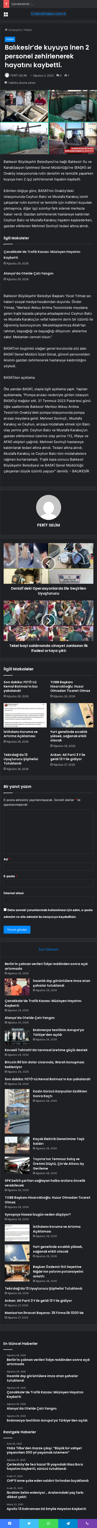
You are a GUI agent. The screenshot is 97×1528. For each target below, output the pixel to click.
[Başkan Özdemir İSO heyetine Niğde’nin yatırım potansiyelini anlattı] (17, 1273)
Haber (28, 30)
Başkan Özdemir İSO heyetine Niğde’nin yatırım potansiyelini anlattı (58, 1272)
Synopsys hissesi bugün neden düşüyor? (38, 1214)
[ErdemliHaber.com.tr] (48, 13)
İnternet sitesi (14, 893)
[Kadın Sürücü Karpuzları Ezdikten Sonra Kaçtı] (17, 1111)
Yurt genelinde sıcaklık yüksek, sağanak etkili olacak (68, 736)
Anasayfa (14, 30)
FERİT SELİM (19, 75)
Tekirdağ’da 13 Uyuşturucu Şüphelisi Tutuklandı (21, 759)
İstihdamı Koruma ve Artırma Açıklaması (21, 733)
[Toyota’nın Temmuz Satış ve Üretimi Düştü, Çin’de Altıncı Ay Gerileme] (17, 1165)
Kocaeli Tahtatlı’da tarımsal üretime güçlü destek (46, 1050)
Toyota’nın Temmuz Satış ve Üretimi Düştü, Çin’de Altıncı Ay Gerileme (58, 1164)
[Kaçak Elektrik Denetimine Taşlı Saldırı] (17, 1145)
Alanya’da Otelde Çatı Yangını (28, 273)
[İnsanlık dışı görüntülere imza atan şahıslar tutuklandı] (17, 987)
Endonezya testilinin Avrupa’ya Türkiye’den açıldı (58, 1032)
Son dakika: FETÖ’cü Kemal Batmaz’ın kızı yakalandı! (21, 686)
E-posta (10, 876)
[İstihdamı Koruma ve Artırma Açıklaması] (25, 715)
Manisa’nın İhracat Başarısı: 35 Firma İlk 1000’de (44, 1313)
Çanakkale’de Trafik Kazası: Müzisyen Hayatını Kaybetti (50, 4)
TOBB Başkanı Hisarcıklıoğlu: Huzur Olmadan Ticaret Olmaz (70, 686)
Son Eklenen (49, 949)
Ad (7, 859)
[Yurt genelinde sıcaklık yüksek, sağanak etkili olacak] (71, 715)
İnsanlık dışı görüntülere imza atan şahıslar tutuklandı (61, 983)
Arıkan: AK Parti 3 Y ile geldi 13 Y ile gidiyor (67, 756)
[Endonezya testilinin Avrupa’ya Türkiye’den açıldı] (17, 1036)
